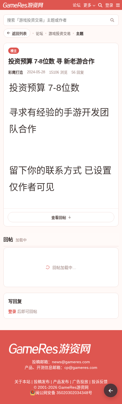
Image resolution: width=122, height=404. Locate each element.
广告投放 (80, 381)
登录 (109, 5)
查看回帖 (58, 217)
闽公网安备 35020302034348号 (63, 392)
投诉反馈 (100, 381)
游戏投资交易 (60, 33)
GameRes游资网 (73, 387)
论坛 (77, 5)
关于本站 (22, 381)
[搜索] (100, 5)
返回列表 (19, 33)
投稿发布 (42, 381)
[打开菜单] (118, 5)
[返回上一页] (110, 390)
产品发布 (61, 381)
